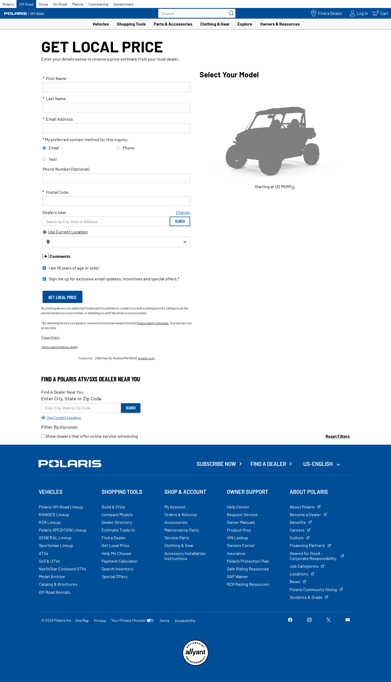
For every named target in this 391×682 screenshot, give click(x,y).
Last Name (54, 98)
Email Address (58, 118)
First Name (54, 78)
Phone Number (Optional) (66, 168)
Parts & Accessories (173, 23)
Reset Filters (338, 436)
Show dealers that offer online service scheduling (91, 436)
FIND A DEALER (268, 464)
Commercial (98, 4)
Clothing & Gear (215, 23)
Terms (164, 620)
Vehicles (101, 23)
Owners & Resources (280, 23)
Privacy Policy (50, 337)
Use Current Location (68, 231)
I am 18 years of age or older (74, 267)
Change (183, 212)
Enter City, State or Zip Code (71, 398)
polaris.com (146, 358)
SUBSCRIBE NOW (216, 464)
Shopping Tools (131, 23)
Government (124, 4)
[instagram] (309, 620)
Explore (245, 23)
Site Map (82, 620)
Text (53, 159)
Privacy (100, 620)
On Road (60, 4)
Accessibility (185, 620)
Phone (129, 147)
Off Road (26, 4)
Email (54, 147)
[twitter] (328, 620)
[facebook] (290, 620)
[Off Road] (24, 13)
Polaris (8, 4)
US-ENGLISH (318, 464)
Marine (77, 4)
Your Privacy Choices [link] (128, 620)
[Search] (230, 13)
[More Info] (293, 187)
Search (180, 221)
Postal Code (55, 192)
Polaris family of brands (152, 323)
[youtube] (348, 620)
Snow (43, 4)
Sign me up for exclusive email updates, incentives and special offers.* (114, 278)
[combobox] (116, 242)
